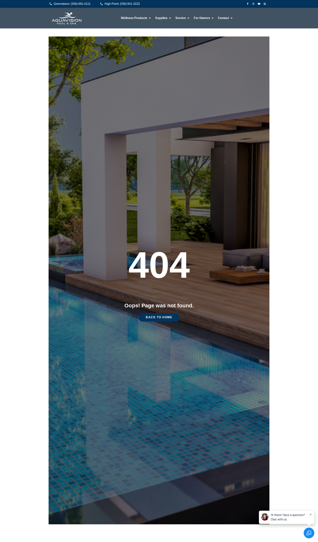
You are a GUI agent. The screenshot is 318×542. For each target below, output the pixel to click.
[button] (136, 18)
